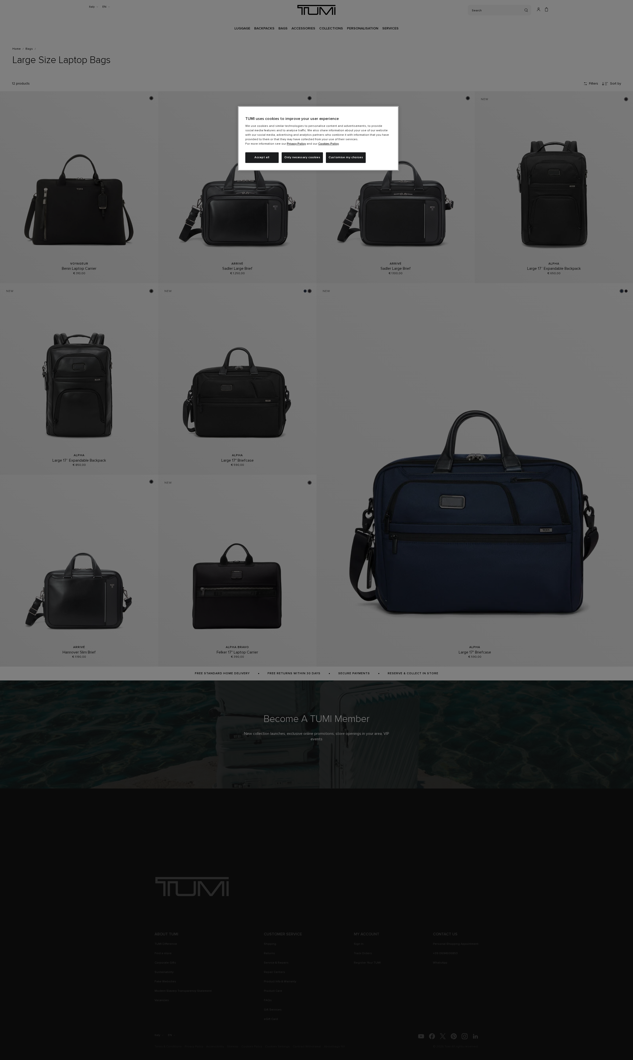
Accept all (262, 157)
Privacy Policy (296, 143)
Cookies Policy (328, 143)
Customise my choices (346, 157)
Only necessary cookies (302, 157)
